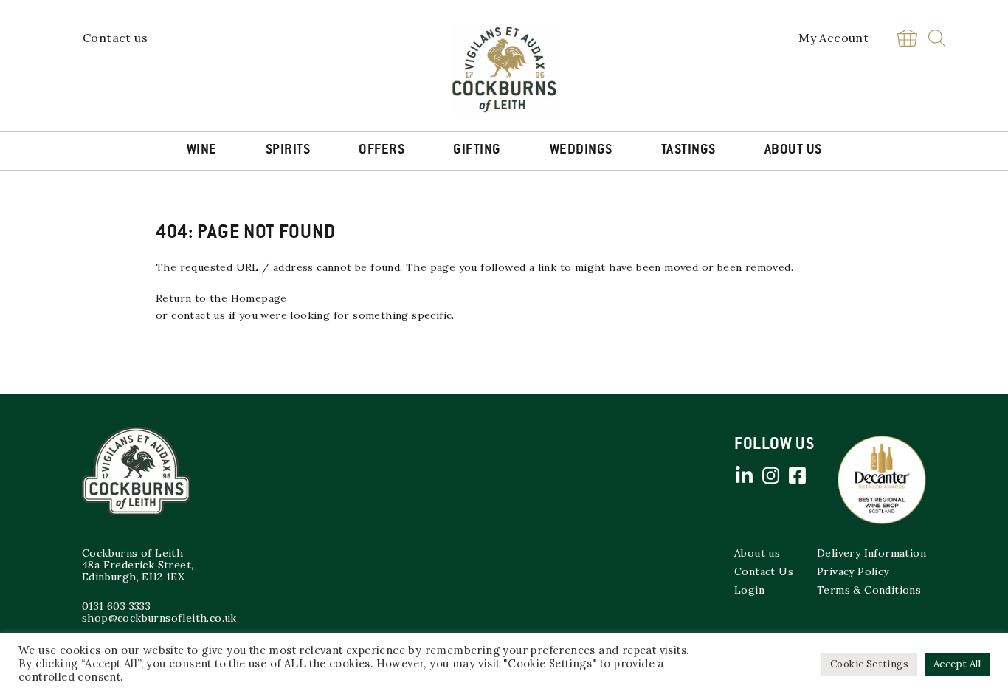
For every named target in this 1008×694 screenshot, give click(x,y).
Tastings (688, 150)
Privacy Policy (853, 571)
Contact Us (763, 571)
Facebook (797, 475)
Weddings (581, 150)
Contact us (115, 37)
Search (937, 38)
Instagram (770, 475)
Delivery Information (871, 553)
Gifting (477, 150)
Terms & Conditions (869, 590)
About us (757, 553)
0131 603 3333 (116, 606)
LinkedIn (743, 475)
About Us (793, 150)
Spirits (288, 150)
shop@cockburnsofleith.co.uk (159, 618)
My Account (833, 37)
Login (749, 590)
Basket (907, 38)
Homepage (259, 298)
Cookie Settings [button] (869, 664)
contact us (198, 315)
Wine (202, 150)
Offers (381, 150)
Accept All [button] (957, 664)
